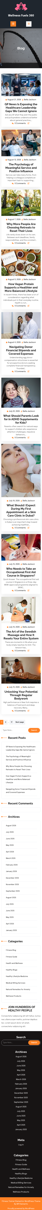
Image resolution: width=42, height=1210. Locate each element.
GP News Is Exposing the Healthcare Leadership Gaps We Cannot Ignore (21, 107)
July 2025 (10, 904)
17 (11, 722)
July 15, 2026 (14, 687)
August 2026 (11, 826)
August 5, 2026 (14, 280)
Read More (20, 85)
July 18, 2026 (14, 501)
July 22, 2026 (14, 411)
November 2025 (12, 884)
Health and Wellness (14, 963)
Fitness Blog (11, 950)
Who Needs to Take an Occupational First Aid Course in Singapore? (21, 572)
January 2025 (11, 930)
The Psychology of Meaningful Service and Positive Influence (21, 168)
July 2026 (10, 832)
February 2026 (12, 865)
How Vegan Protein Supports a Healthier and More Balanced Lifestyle (21, 287)
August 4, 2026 (14, 342)
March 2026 (10, 858)
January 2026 (11, 871)
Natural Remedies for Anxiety (18, 989)
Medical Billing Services (15, 983)
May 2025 (10, 917)
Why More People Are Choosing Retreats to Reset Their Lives (21, 227)
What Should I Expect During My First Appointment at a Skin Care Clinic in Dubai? (21, 510)
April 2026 (10, 852)
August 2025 (11, 898)
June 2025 (10, 911)
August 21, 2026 (14, 100)
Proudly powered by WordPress (21, 1209)
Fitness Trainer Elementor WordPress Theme (21, 1201)
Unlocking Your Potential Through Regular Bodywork (21, 695)
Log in (21, 1145)
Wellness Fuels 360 (21, 15)
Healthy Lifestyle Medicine (17, 976)
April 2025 (10, 924)
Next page (20, 722)
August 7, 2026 (14, 220)
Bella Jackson (30, 100)
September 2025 (13, 891)
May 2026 (10, 845)
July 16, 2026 (14, 564)
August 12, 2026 (14, 160)
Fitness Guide (11, 957)
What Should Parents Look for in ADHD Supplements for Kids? (21, 419)
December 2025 (12, 878)
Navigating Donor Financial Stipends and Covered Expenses (21, 350)
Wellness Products (13, 996)
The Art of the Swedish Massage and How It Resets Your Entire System (21, 635)
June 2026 (10, 839)
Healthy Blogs (11, 970)
